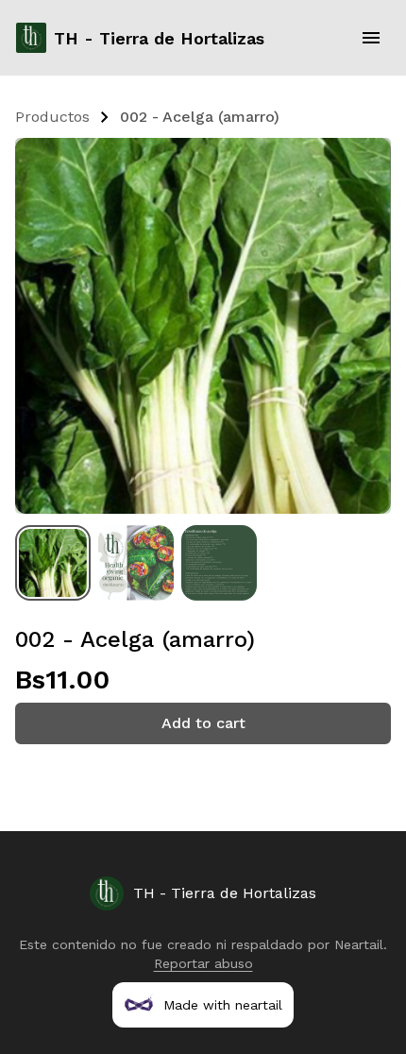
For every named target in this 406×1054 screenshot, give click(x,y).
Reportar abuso (203, 963)
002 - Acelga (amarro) (199, 117)
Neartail (358, 944)
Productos (52, 117)
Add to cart (203, 723)
